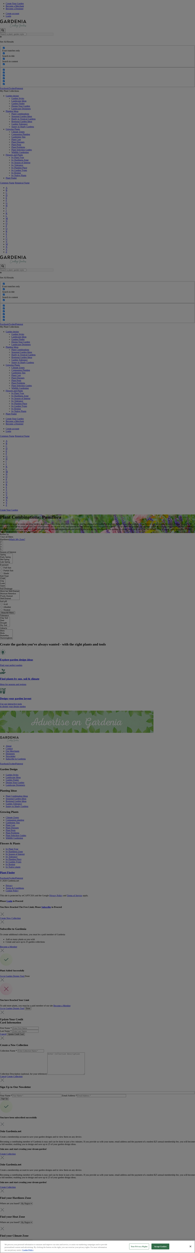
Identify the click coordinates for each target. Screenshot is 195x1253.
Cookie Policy (28, 1250)
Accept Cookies (160, 1246)
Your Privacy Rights (139, 1246)
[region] (97, 1246)
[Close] (190, 1246)
